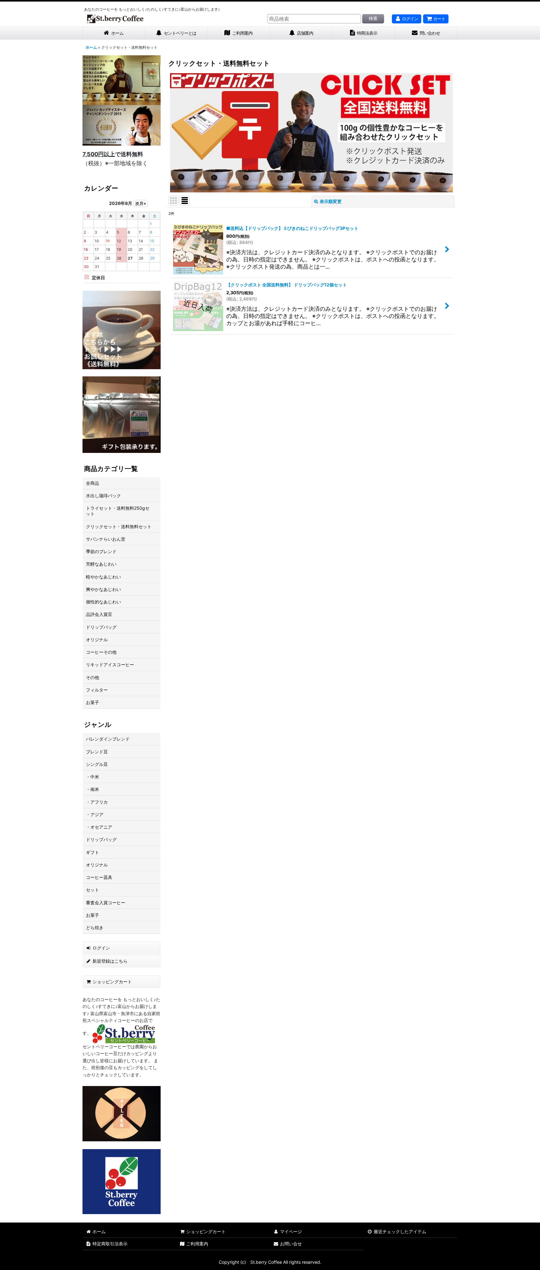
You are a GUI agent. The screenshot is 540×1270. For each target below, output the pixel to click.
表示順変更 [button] (331, 201)
